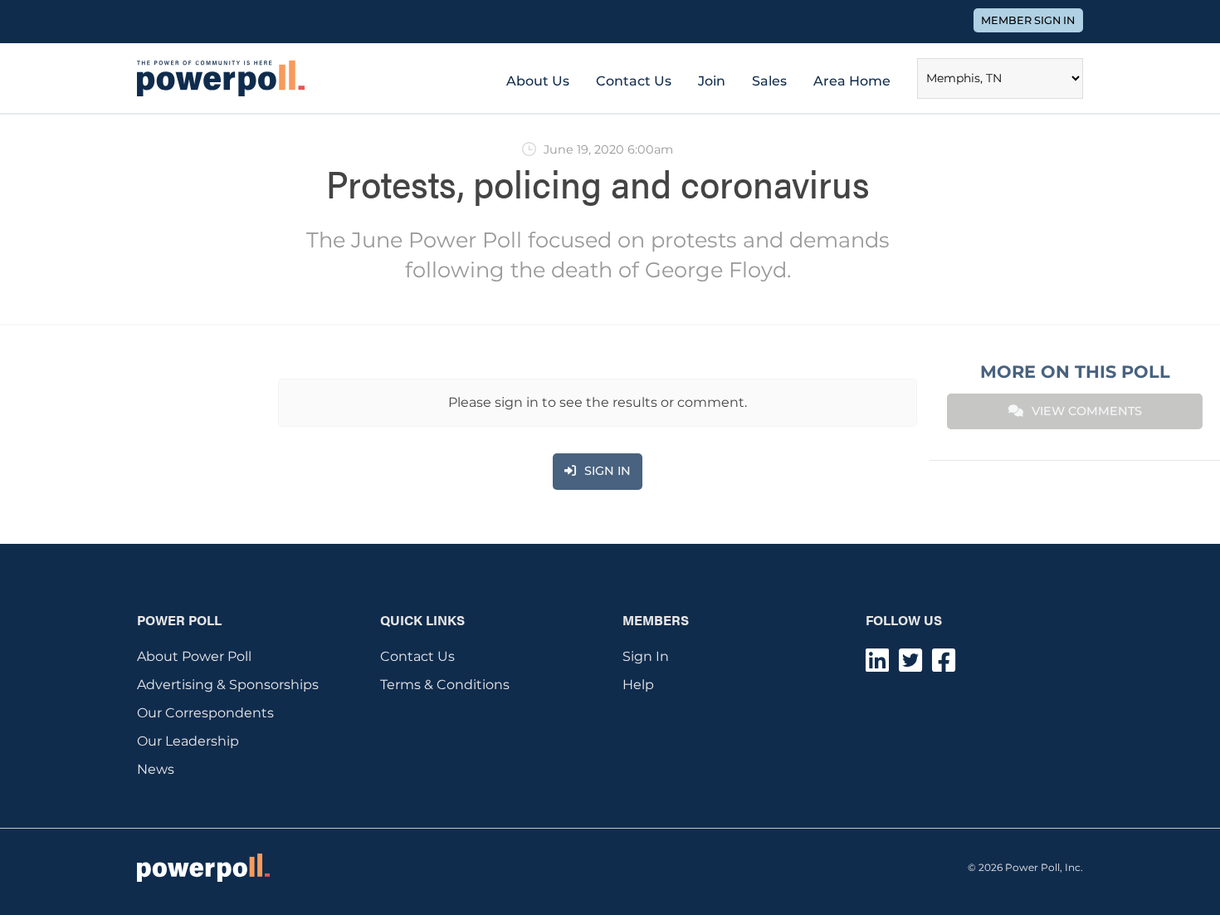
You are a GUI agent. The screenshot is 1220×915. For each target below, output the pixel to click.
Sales (769, 81)
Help (638, 684)
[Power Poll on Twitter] (910, 665)
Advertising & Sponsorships (228, 684)
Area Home (852, 81)
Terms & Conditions (445, 684)
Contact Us (633, 81)
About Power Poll (194, 656)
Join (711, 81)
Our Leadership (188, 741)
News (155, 769)
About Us (537, 81)
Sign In (645, 656)
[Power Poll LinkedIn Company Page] (877, 665)
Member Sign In (1028, 20)
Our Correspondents (205, 713)
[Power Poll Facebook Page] (943, 665)
